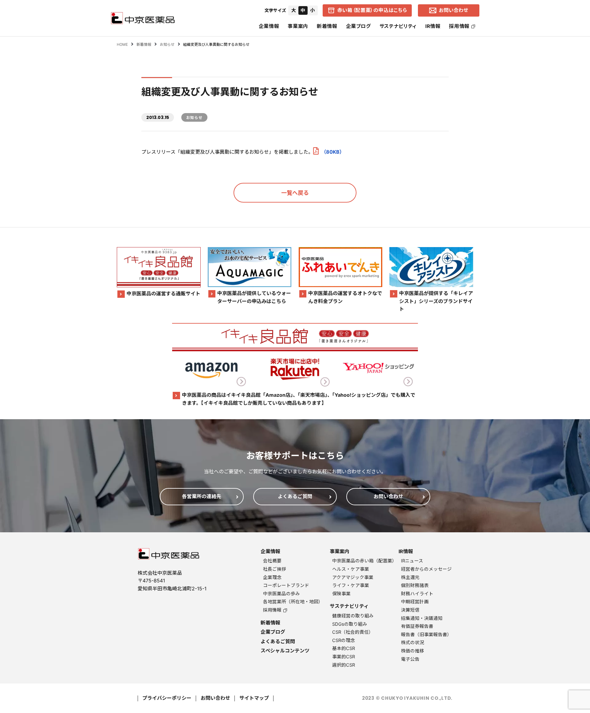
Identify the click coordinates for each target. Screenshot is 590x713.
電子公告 (410, 659)
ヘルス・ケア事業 (350, 569)
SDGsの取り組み (349, 624)
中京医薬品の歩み (281, 594)
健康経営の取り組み (353, 616)
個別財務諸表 (415, 585)
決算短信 (410, 610)
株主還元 (410, 577)
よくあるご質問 (278, 641)
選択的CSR (343, 665)
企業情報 (269, 26)
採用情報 (459, 26)
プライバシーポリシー (166, 698)
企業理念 (272, 577)
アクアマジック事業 (352, 577)
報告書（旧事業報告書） (426, 634)
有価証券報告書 (417, 626)
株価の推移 (412, 651)
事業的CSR (343, 657)
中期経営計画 (415, 602)
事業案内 (298, 26)
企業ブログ (358, 26)
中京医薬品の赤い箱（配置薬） (364, 561)
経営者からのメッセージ (426, 569)
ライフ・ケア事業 (350, 585)
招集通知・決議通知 (421, 618)
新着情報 (327, 26)
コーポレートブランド (286, 585)
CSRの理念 (343, 640)
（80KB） (332, 152)
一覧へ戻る (295, 193)
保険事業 (341, 594)
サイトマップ (254, 698)
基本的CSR (343, 648)
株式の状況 (412, 642)
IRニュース (412, 561)
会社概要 (272, 561)
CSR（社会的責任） (352, 632)
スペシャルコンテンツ (285, 651)
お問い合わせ (215, 698)
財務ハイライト (417, 594)
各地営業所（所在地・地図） (293, 602)
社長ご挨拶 (274, 569)
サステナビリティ (398, 26)
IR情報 (433, 26)
